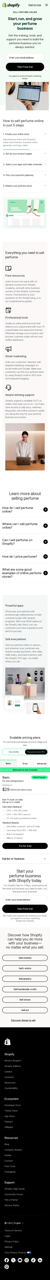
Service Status (11, 1205)
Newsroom (10, 1082)
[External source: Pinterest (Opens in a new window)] (6, 1267)
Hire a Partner (11, 1199)
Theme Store (11, 1110)
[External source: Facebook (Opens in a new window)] (6, 1260)
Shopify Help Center (14, 1188)
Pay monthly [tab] (14, 752)
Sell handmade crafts (25, 989)
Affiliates (8, 1127)
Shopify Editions (12, 1066)
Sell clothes (25, 957)
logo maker (22, 145)
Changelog (9, 1171)
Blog (6, 1144)
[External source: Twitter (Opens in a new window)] (13, 1260)
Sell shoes (25, 999)
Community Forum (13, 1194)
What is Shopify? (13, 1060)
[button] (46, 5)
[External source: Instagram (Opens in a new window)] (26, 1260)
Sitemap (8, 1247)
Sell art (25, 1010)
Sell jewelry (25, 978)
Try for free (25, 846)
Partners (8, 1121)
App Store (9, 1116)
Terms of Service (13, 1230)
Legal (7, 1236)
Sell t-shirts (25, 968)
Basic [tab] (8, 763)
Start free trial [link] (25, 66)
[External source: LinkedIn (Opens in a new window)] (40, 1260)
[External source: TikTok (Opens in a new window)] (33, 1260)
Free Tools (9, 1166)
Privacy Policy (11, 1241)
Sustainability (11, 1088)
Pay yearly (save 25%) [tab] (36, 752)
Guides (7, 1155)
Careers (8, 1071)
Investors (9, 1077)
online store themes (12, 142)
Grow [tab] (25, 763)
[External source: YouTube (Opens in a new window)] (20, 1260)
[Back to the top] (7, 1041)
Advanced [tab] (41, 763)
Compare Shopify (13, 1149)
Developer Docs (12, 1105)
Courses (8, 1160)
